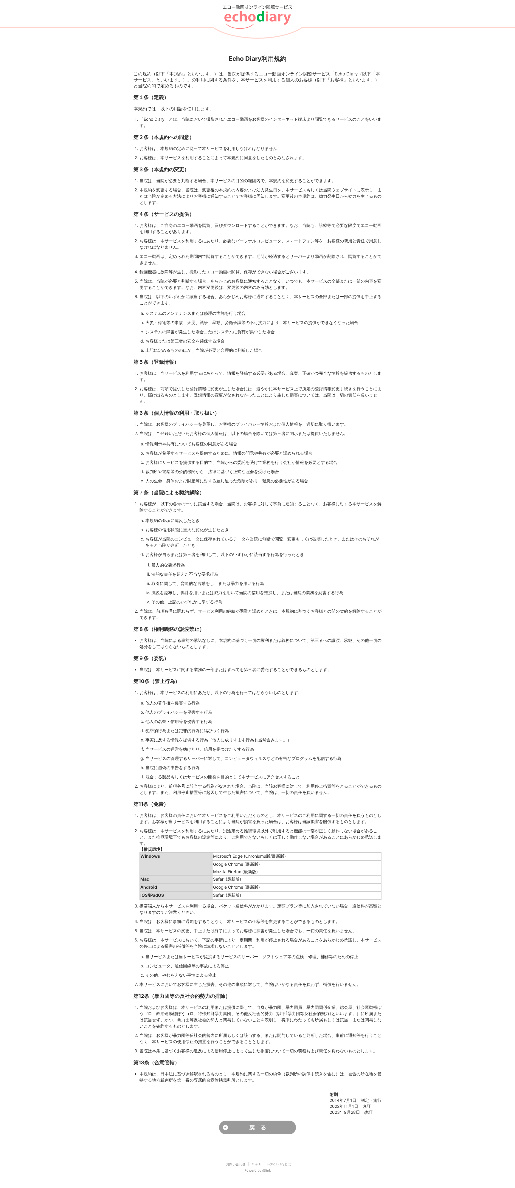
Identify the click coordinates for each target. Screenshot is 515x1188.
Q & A (256, 1164)
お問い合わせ (236, 1164)
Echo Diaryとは (279, 1164)
